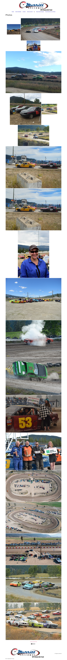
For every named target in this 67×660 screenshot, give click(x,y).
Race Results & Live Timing (50, 11)
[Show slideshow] (33, 641)
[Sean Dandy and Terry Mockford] (49, 109)
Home (13, 11)
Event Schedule (18, 11)
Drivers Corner (30, 11)
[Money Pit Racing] (25, 109)
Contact (24, 11)
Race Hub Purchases (40, 11)
